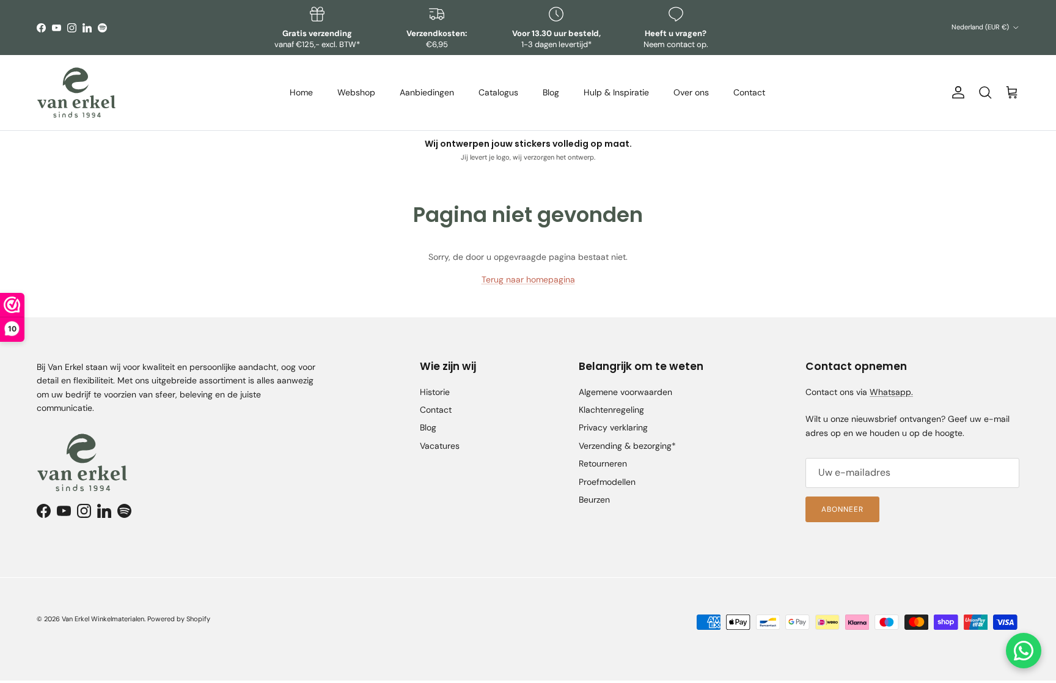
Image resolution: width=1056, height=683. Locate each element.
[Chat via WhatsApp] (1023, 650)
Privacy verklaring (613, 427)
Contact (749, 92)
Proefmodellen (607, 481)
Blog (551, 92)
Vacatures (440, 445)
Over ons (691, 92)
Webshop (356, 92)
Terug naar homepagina (528, 279)
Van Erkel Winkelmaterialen (103, 619)
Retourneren (603, 463)
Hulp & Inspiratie (616, 92)
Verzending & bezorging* (627, 445)
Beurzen (594, 499)
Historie (435, 391)
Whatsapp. (891, 391)
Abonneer (842, 509)
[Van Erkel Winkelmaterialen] (76, 92)
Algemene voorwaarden (625, 391)
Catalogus (498, 92)
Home (301, 92)
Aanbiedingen (427, 92)
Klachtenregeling (611, 409)
